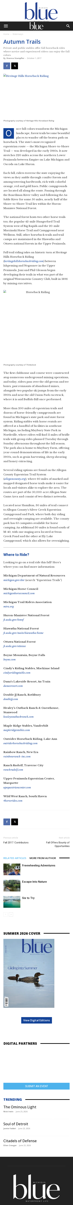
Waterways (18, 34)
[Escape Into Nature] (11, 885)
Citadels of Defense (20, 1140)
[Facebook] (6, 65)
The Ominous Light (19, 1107)
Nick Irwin (8, 1111)
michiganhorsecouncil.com (19, 593)
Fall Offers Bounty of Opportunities (58, 844)
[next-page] (11, 914)
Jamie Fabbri (9, 1128)
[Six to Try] (11, 902)
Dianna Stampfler (15, 58)
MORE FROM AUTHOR (43, 858)
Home (6, 34)
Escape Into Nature (34, 881)
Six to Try (28, 898)
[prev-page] (5, 914)
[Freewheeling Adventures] (11, 869)
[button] (5, 26)
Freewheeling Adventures (38, 865)
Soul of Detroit (15, 1124)
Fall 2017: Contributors (16, 842)
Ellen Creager (10, 1145)
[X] (14, 65)
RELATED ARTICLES (14, 858)
